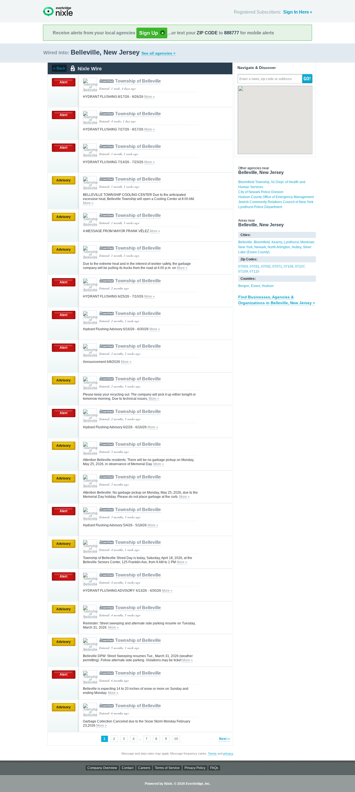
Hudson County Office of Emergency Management (276, 197)
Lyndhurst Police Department (260, 207)
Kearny (277, 242)
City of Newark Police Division (260, 192)
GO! (307, 78)
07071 (277, 266)
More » (149, 97)
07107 (300, 266)
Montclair (307, 242)
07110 (254, 271)
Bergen (243, 286)
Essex (255, 286)
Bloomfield (262, 242)
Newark (260, 247)
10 (176, 739)
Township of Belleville (138, 81)
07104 (288, 266)
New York (245, 247)
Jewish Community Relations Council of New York (275, 202)
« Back (59, 68)
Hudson (268, 286)
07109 (243, 271)
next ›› (224, 739)
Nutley (296, 247)
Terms (212, 753)
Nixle (58, 11)
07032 (266, 266)
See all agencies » (158, 53)
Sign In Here (296, 12)
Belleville (245, 242)
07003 (243, 266)
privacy (228, 753)
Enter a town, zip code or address (265, 79)
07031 (254, 266)
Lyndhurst (291, 242)
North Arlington (279, 247)
